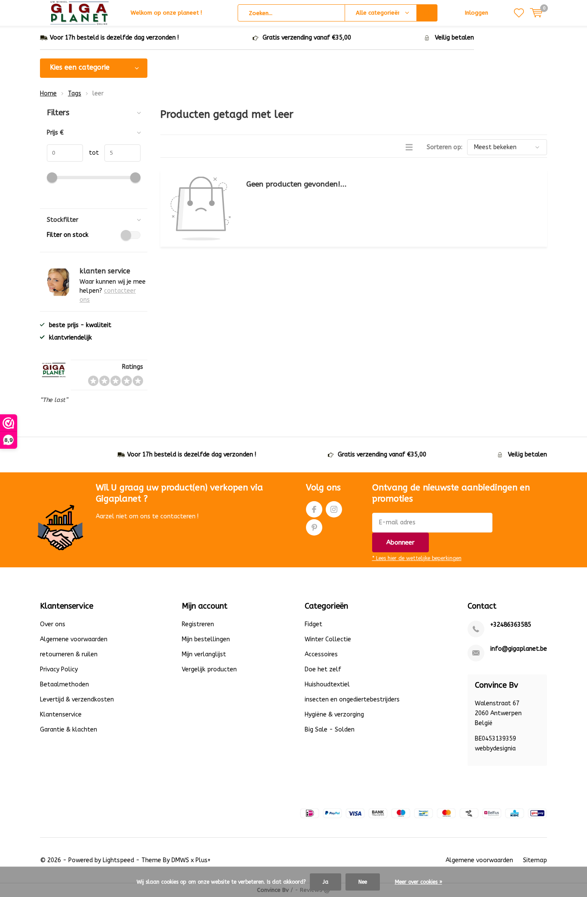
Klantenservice (61, 714)
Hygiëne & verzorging (334, 714)
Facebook (314, 509)
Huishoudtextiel (327, 684)
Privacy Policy (59, 669)
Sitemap (535, 860)
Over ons (52, 624)
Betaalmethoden (64, 684)
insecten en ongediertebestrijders (352, 699)
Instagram (334, 509)
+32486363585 (510, 624)
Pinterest (314, 527)
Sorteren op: (444, 147)
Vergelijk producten (209, 669)
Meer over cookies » (418, 882)
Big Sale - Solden (330, 729)
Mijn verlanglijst (204, 654)
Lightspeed (118, 860)
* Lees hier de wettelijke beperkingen (417, 558)
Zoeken (427, 12)
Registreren (198, 624)
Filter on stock (68, 235)
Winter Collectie (328, 639)
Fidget (313, 624)
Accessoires (321, 654)
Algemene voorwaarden (73, 639)
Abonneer (400, 542)
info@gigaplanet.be (518, 648)
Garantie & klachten (68, 729)
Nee (362, 882)
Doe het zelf (323, 669)
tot (91, 152)
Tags (74, 93)
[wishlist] (519, 13)
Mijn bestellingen (206, 639)
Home (48, 93)
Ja (325, 882)
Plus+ (203, 860)
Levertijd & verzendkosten (77, 699)
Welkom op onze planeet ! (166, 12)
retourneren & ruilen (69, 654)
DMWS (180, 860)
